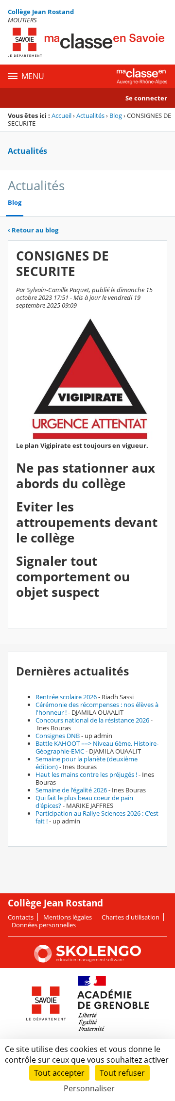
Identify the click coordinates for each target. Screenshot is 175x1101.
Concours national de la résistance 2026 (92, 720)
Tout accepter (59, 1073)
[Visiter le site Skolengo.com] (87, 960)
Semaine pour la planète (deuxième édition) (86, 763)
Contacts (21, 917)
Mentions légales (67, 917)
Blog (115, 115)
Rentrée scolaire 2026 (66, 696)
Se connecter (146, 98)
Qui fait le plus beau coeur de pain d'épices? (84, 801)
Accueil (61, 115)
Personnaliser (89, 1088)
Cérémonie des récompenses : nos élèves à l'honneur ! (96, 708)
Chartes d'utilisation (130, 917)
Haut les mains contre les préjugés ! (86, 774)
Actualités (90, 115)
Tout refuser (122, 1073)
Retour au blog (33, 230)
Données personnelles (44, 925)
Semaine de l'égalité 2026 (71, 790)
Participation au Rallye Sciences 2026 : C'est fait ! (96, 817)
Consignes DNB (57, 735)
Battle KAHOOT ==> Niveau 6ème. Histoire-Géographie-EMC (96, 747)
